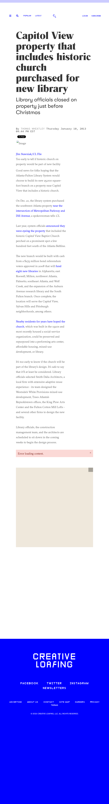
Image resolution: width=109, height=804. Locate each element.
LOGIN (85, 16)
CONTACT (48, 702)
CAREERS (80, 702)
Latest (38, 16)
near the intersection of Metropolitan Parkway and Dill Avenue (40, 210)
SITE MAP (64, 702)
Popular (27, 16)
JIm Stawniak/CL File (29, 154)
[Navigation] (9, 16)
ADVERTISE (15, 702)
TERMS (54, 705)
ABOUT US (32, 702)
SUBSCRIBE (96, 16)
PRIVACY (95, 702)
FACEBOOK (29, 683)
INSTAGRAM (79, 683)
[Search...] (17, 16)
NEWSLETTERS (54, 688)
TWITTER (54, 683)
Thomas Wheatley (33, 128)
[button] (90, 470)
